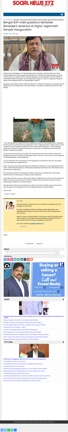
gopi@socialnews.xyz (37, 223)
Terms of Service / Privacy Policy (38, 422)
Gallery (7, 299)
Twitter (25, 226)
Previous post (30, 243)
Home (4, 20)
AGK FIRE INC (26, 422)
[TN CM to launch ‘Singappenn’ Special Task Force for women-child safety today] (34, 356)
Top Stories (8, 342)
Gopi (10, 34)
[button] (14, 118)
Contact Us (51, 422)
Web (22, 226)
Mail (20, 226)
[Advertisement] (34, 9)
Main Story (10, 20)
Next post (39, 243)
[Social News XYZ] (33, 6)
